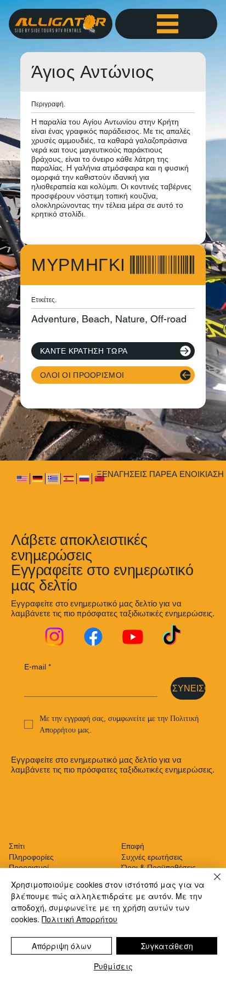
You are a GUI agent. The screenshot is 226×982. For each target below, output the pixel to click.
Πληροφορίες (31, 857)
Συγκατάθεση (167, 945)
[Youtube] (133, 637)
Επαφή (132, 846)
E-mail (37, 666)
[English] (21, 479)
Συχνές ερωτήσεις (152, 857)
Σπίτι (17, 846)
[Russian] (84, 479)
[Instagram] (54, 637)
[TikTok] (172, 637)
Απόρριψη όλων (61, 945)
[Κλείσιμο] (210, 883)
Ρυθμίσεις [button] (113, 966)
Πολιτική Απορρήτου (79, 918)
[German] (37, 479)
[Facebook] (93, 637)
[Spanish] (68, 479)
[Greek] (52, 479)
